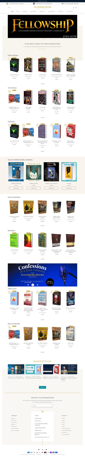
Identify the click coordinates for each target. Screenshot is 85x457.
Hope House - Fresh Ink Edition (56, 142)
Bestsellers (11, 230)
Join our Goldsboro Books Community (20, 159)
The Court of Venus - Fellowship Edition (56, 309)
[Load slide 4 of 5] (43, 39)
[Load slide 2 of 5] (39, 39)
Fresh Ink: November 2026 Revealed (33, 377)
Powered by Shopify (31, 454)
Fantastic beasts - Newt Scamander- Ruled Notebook (56, 251)
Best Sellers (13, 420)
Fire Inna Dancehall (28, 250)
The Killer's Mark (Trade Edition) (71, 109)
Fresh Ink (69, 183)
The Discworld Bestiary (56, 76)
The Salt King (42, 108)
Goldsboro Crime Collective (51, 183)
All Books (13, 418)
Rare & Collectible (14, 323)
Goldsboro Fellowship (16, 183)
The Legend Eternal (14, 75)
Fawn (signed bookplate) (28, 109)
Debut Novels (12, 288)
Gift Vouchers (64, 432)
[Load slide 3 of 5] (41, 39)
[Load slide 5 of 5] (44, 39)
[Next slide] (47, 39)
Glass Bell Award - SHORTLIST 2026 (16, 377)
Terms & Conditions (66, 434)
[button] (9, 7)
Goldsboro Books (25, 454)
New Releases (12, 88)
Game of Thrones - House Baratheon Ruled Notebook (70, 251)
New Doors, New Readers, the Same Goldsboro (68, 378)
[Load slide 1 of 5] (37, 39)
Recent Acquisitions (15, 430)
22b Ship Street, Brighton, (41, 432)
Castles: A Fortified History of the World (70, 76)
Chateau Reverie (28, 75)
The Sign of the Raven (71, 308)
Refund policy (39, 454)
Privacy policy (46, 454)
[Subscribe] (51, 405)
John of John (71, 343)
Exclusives (11, 121)
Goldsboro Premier (33, 183)
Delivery (63, 420)
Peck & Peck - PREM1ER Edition (71, 142)
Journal (63, 426)
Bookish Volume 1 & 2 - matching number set (14, 109)
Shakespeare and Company (42, 218)
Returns (63, 422)
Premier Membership (66, 428)
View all (42, 83)
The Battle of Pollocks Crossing (14, 218)
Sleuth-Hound (42, 75)
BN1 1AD (37, 434)
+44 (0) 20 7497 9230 (40, 427)
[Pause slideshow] (50, 39)
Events (63, 424)
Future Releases (13, 55)
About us (63, 418)
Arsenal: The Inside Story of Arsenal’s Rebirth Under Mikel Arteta (28, 310)
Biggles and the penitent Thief (57, 218)
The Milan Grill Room (28, 217)
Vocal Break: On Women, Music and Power (56, 109)
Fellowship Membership (66, 430)
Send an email (38, 418)
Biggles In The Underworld (71, 218)
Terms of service (53, 454)
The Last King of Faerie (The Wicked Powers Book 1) (42, 143)
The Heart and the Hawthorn (42, 251)
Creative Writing (14, 250)
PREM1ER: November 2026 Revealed (51, 377)
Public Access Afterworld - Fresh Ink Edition (42, 310)
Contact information (61, 454)
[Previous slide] (34, 39)
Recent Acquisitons (14, 197)
